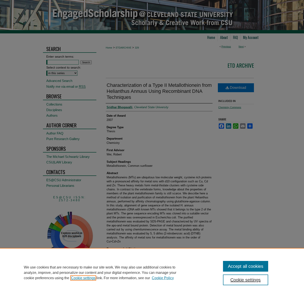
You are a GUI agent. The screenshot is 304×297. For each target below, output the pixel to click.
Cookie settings (83, 278)
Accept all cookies (245, 266)
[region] (152, 272)
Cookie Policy (163, 278)
